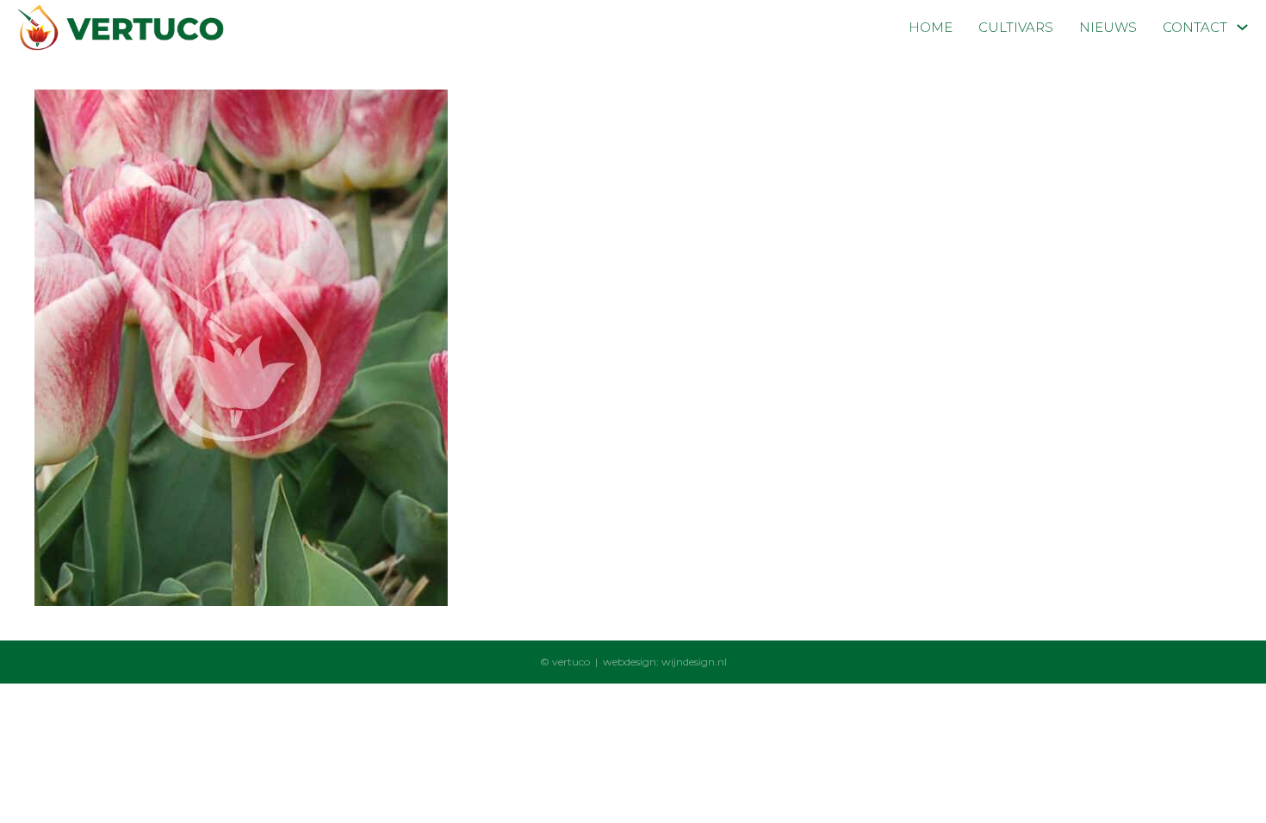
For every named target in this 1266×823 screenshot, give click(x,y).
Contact (1195, 27)
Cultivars (1015, 27)
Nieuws (1108, 27)
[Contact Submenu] (1242, 27)
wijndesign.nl (694, 661)
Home (931, 27)
